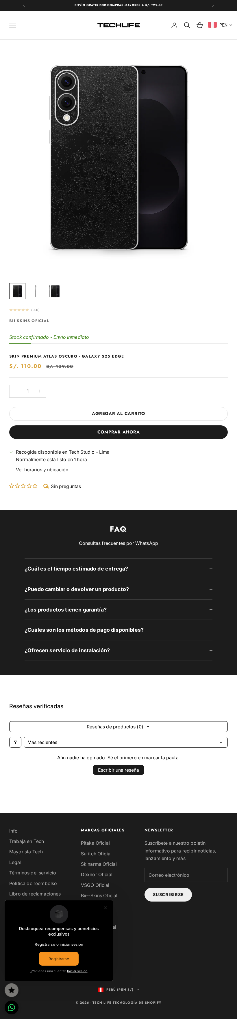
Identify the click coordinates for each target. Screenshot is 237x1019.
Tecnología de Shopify (137, 1002)
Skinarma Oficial (99, 864)
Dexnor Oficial (96, 874)
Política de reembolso (33, 883)
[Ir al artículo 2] (36, 291)
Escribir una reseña (118, 770)
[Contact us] (11, 1007)
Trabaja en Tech (26, 841)
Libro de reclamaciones (35, 894)
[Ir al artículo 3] (54, 291)
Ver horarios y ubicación (42, 469)
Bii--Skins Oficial (99, 895)
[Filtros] (15, 742)
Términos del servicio (32, 873)
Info (13, 831)
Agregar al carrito (118, 413)
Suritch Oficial (96, 854)
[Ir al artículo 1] (17, 291)
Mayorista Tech (26, 852)
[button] (23, 486)
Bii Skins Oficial (29, 321)
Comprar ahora (118, 432)
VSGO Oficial (95, 885)
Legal (15, 862)
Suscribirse (168, 894)
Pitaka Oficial (95, 843)
